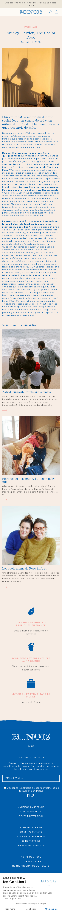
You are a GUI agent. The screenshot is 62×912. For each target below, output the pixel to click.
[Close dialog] (59, 440)
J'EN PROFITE (46, 464)
